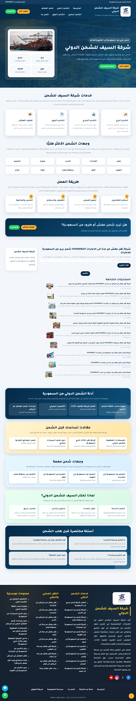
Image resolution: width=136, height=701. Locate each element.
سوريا (42, 161)
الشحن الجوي (58, 15)
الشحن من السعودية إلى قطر (54, 477)
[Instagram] (117, 677)
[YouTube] (111, 677)
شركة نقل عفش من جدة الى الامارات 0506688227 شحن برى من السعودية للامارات (102, 313)
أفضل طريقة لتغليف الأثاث (83, 407)
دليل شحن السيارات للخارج (56, 443)
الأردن (68, 161)
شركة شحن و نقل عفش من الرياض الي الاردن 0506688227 (110, 372)
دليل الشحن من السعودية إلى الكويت (18, 669)
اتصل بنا (45, 15)
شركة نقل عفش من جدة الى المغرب (46, 648)
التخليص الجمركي (57, 407)
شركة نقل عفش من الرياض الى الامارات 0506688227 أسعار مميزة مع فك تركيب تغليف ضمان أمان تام (95, 303)
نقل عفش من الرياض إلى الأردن (46, 619)
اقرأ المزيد (124, 265)
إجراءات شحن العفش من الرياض (24, 409)
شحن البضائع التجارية (25, 441)
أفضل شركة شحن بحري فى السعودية (76, 604)
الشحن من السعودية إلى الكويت (84, 477)
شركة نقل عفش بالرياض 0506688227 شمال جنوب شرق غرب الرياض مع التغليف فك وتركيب (99, 343)
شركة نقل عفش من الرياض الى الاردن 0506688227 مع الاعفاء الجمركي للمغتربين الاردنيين (99, 284)
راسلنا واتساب (108, 66)
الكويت (119, 170)
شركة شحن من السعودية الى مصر (75, 670)
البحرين (17, 161)
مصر (119, 161)
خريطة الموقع (37, 689)
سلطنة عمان (68, 170)
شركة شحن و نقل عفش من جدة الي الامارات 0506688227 (111, 363)
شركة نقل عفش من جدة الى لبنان (46, 655)
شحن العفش (47, 8)
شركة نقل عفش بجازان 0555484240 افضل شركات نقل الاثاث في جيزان (106, 293)
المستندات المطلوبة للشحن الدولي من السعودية (18, 631)
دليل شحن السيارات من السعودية (17, 615)
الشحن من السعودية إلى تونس (75, 655)
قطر (93, 170)
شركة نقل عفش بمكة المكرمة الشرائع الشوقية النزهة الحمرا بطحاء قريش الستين (102, 323)
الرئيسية (77, 8)
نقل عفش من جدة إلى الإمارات (47, 611)
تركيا (43, 170)
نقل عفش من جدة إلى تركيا (47, 633)
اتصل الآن (23, 11)
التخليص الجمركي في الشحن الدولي (18, 600)
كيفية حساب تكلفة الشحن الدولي (113, 409)
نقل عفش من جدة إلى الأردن (47, 640)
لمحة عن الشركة (86, 689)
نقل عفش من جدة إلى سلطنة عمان (47, 626)
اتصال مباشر (29, 227)
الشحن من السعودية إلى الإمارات (114, 477)
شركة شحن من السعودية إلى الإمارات (75, 626)
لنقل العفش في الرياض (17, 656)
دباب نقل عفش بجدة (48, 669)
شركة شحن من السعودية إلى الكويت (75, 633)
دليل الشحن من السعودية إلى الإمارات (17, 650)
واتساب (10, 11)
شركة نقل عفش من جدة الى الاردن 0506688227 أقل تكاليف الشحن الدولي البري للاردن (101, 333)
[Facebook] (128, 677)
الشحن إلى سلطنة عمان (24, 475)
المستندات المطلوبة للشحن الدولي (115, 443)
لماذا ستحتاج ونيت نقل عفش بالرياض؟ (17, 662)
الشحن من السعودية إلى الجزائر (75, 662)
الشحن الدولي (63, 8)
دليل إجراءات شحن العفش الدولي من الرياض (16, 622)
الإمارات (93, 161)
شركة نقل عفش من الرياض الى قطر (48, 662)
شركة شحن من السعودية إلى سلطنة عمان (75, 619)
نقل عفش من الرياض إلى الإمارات (46, 604)
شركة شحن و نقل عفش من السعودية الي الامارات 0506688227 (109, 353)
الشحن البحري (75, 15)
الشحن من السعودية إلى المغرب (75, 648)
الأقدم (85, 273)
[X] (122, 677)
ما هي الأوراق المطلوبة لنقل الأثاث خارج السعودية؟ (17, 641)
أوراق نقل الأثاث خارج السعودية (84, 443)
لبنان (17, 170)
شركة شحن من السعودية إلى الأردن (75, 611)
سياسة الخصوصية (55, 689)
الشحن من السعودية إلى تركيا (75, 640)
